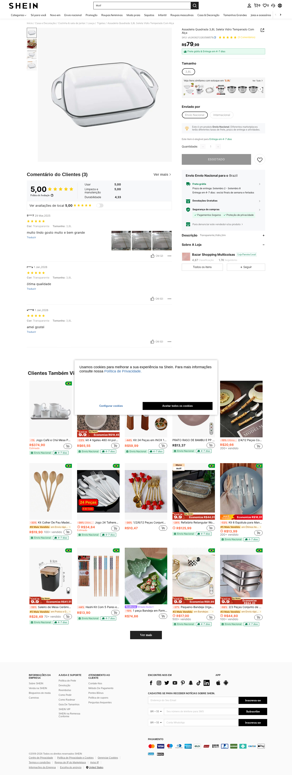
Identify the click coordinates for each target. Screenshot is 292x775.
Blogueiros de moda (40, 693)
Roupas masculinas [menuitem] (181, 15)
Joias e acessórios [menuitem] (261, 15)
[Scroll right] (280, 15)
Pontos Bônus (95, 693)
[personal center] (249, 5)
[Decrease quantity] (203, 146)
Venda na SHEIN (38, 688)
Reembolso (65, 690)
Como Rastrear (67, 699)
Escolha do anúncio (70, 767)
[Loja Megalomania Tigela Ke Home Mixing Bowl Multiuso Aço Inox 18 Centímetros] (253, 89)
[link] (257, 5)
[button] (273, 5)
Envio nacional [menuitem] (73, 15)
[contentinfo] (207, 746)
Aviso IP (94, 762)
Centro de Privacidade (41, 757)
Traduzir (31, 237)
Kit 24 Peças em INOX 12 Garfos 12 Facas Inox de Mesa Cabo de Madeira (146, 440)
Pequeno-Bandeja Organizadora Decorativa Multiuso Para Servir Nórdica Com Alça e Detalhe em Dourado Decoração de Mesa (194, 607)
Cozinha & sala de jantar (71, 23)
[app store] (218, 684)
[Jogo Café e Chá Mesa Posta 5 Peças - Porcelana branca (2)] (50, 409)
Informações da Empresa (42, 767)
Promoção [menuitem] (91, 15)
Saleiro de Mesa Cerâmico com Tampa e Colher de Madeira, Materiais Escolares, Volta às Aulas (51, 607)
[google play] (226, 684)
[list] (180, 683)
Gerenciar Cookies (108, 757)
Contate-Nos (95, 683)
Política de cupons (98, 697)
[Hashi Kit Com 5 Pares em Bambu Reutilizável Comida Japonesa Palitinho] (98, 576)
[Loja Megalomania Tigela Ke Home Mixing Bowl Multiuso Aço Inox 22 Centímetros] (242, 89)
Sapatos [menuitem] (149, 15)
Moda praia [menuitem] (133, 15)
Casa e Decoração (45, 23)
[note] (40, 453)
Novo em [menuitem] (55, 15)
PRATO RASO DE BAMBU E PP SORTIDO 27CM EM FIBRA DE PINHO (193, 440)
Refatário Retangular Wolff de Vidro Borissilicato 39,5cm (194, 522)
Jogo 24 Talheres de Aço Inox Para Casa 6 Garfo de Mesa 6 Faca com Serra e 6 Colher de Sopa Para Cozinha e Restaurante (98, 522)
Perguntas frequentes (100, 702)
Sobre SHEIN (36, 683)
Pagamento (155, 739)
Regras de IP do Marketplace (70, 762)
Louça (91, 23)
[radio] (188, 71)
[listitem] (189, 89)
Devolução (64, 685)
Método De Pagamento (100, 688)
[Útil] (152, 256)
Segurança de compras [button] (205, 209)
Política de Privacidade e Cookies (75, 757)
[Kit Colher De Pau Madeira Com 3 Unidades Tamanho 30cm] (50, 491)
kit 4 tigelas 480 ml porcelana (99, 440)
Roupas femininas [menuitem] (112, 15)
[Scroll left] (275, 15)
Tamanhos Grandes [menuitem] (235, 15)
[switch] (99, 205)
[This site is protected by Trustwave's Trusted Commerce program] (151, 754)
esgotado (216, 159)
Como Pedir (65, 695)
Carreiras (34, 697)
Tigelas (101, 23)
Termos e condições (39, 762)
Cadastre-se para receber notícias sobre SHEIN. (181, 693)
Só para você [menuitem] (38, 15)
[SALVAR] (259, 159)
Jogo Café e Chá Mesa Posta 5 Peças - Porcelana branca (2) (51, 440)
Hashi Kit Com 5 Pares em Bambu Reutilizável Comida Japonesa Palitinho (99, 607)
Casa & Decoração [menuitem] (208, 15)
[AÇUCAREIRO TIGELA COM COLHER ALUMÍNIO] (199, 89)
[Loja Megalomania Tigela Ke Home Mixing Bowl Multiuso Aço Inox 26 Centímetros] (232, 89)
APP (218, 675)
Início (30, 23)
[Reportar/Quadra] (169, 256)
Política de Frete (67, 680)
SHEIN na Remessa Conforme (69, 715)
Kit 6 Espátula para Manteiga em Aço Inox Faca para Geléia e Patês (242, 522)
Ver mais (146, 635)
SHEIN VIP (64, 709)
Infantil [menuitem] (162, 15)
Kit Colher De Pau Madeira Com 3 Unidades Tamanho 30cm (51, 522)
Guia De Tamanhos (69, 704)
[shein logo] (23, 5)
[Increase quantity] (218, 146)
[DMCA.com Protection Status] (160, 754)
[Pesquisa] (195, 5)
